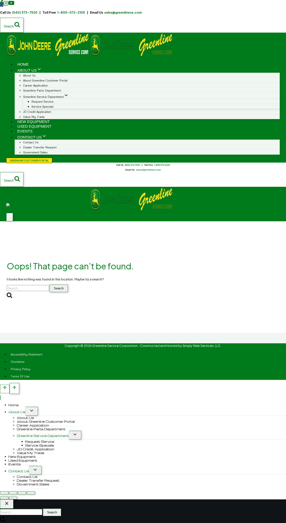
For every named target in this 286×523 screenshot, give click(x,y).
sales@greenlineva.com (123, 12)
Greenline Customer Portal (29, 160)
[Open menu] (9, 217)
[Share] (22, 492)
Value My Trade (34, 116)
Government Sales (35, 152)
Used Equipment (34, 126)
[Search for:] (28, 288)
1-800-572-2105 (71, 12)
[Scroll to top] (5, 389)
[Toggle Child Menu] (32, 411)
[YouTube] (11, 4)
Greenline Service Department (43, 436)
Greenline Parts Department (42, 90)
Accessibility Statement (26, 354)
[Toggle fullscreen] (13, 492)
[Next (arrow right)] (13, 498)
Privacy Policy (20, 369)
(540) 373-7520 (24, 12)
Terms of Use (20, 376)
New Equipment (33, 122)
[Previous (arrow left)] (4, 498)
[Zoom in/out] (4, 492)
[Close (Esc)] (31, 492)
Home (23, 64)
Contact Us (18, 471)
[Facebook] (1, 4)
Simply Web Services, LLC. (202, 345)
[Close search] (6, 504)
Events (24, 131)
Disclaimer (18, 361)
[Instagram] (5, 4)
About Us (17, 412)
